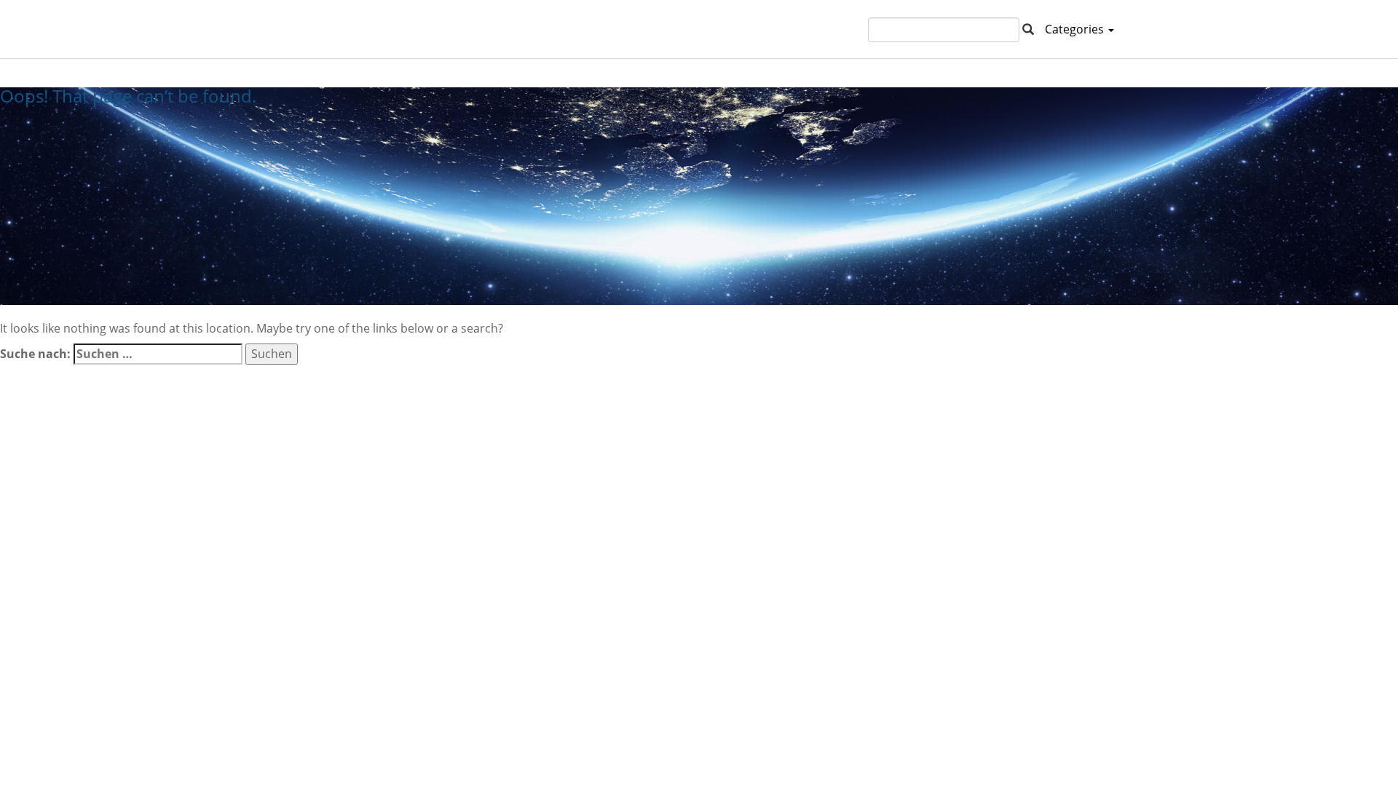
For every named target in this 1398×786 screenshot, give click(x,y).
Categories (1076, 29)
